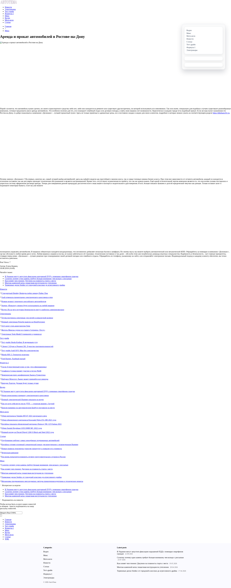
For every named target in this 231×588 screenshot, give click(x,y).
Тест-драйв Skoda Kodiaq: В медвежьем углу (19, 342)
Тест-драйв (9, 11)
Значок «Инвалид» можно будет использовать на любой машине (27, 306)
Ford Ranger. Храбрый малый (13, 359)
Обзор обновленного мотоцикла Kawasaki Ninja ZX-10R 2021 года (28, 420)
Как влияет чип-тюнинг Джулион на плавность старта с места (30, 281)
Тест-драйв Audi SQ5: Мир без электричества (20, 350)
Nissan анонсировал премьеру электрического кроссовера (25, 395)
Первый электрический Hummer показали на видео (22, 400)
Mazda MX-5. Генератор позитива (15, 355)
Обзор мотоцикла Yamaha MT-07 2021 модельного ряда (24, 416)
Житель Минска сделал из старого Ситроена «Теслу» (23, 330)
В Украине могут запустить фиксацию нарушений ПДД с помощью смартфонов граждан (41, 276)
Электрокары (10, 9)
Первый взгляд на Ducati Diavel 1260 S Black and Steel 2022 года (27, 432)
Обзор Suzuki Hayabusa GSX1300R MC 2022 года (21, 428)
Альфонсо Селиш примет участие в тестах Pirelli (21, 371)
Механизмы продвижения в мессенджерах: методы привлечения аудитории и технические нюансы (42, 481)
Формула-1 (9, 14)
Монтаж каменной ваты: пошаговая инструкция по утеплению (31, 283)
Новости (8, 7)
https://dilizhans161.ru (221, 113)
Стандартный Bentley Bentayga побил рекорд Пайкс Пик (24, 293)
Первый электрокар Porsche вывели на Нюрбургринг (23, 322)
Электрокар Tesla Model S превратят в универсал (21, 334)
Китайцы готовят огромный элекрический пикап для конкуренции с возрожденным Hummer (39, 444)
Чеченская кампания (9, 453)
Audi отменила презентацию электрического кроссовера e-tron (27, 297)
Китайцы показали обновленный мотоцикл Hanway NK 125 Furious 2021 (31, 424)
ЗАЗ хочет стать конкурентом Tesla (15, 326)
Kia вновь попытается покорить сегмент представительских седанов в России (33, 457)
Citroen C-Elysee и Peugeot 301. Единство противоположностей (27, 346)
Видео (7, 18)
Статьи (8, 22)
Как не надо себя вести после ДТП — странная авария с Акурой (27, 404)
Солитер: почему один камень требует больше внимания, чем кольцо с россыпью (38, 279)
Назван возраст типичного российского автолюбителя (23, 301)
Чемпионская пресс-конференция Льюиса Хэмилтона (23, 375)
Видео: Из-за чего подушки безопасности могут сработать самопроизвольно (32, 310)
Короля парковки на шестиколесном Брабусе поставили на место (28, 408)
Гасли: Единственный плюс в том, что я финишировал (24, 367)
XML (7, 539)
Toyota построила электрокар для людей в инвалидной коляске (27, 318)
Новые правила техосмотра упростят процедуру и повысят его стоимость (31, 449)
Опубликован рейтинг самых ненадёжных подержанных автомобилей (30, 440)
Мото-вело (9, 20)
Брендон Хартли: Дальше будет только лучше (20, 383)
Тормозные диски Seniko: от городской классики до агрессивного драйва (35, 285)
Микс (7, 16)
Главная (8, 26)
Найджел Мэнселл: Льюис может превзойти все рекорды (24, 379)
